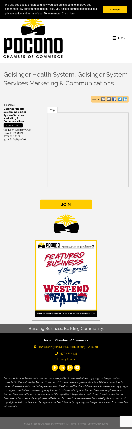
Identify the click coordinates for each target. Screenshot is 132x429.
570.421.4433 (68, 353)
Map (52, 110)
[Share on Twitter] (120, 99)
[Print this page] (103, 99)
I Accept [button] (115, 9)
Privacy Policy (66, 359)
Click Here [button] (68, 13)
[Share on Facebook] (114, 99)
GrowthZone (101, 423)
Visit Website (13, 125)
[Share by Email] (109, 99)
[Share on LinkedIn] (125, 99)
